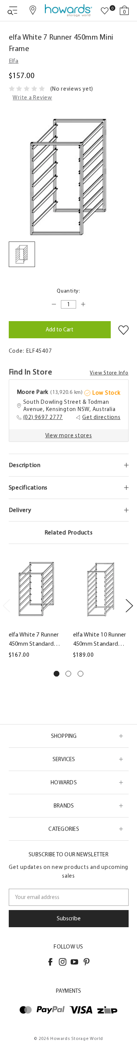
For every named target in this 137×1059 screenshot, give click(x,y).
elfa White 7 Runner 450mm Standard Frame (34, 639)
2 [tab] (68, 674)
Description (25, 465)
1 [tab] (56, 674)
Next (129, 605)
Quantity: (68, 291)
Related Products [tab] (69, 532)
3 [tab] (80, 674)
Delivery (20, 510)
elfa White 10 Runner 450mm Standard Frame (99, 639)
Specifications (28, 487)
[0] (104, 11)
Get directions (101, 417)
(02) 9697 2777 (43, 417)
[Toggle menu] (12, 10)
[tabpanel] (36, 609)
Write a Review (32, 97)
